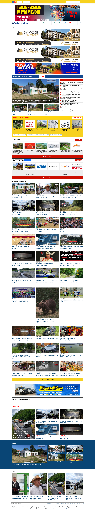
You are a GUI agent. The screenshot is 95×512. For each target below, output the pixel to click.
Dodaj (43, 23)
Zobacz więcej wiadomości (47, 379)
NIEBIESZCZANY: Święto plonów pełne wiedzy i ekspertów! (71, 83)
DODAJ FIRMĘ (48, 156)
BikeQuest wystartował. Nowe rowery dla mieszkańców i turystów (70, 98)
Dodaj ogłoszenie (70, 1)
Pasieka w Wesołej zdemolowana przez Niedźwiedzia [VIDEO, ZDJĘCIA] (51, 113)
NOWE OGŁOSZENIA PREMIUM (21, 117)
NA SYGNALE (16, 407)
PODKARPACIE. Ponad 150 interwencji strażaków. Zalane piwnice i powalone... (47, 374)
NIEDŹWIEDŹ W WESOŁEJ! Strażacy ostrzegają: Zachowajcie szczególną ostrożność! (45, 321)
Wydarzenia (76, 23)
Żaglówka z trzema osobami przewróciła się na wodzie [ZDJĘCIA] (71, 355)
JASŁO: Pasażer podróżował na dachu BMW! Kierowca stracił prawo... (70, 95)
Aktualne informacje (19, 181)
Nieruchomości (59, 23)
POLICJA (36, 76)
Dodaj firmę (77, 1)
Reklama (19, 2)
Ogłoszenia (49, 23)
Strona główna (50, 503)
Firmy (65, 23)
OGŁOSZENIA (24, 76)
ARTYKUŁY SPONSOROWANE (21, 399)
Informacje (63, 80)
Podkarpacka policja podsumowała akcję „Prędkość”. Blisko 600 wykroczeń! (69, 101)
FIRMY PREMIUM (21, 160)
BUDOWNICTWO (40, 135)
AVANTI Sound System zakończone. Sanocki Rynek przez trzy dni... (21, 300)
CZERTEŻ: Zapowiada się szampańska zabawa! (71, 91)
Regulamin (67, 503)
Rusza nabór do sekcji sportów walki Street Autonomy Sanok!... (70, 264)
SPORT (30, 76)
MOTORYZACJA (31, 135)
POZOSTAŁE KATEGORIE (56, 135)
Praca (54, 23)
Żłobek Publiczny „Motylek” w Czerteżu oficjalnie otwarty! (20, 497)
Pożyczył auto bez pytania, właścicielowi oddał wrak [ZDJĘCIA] (71, 89)
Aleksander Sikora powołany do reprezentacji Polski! (44, 264)
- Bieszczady (68, 111)
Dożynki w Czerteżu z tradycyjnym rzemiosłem (71, 92)
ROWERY (47, 135)
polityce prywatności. (66, 508)
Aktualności (26, 2)
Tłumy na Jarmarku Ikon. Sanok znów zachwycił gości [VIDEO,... (22, 374)
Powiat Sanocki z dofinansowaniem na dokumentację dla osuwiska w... (69, 104)
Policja (70, 23)
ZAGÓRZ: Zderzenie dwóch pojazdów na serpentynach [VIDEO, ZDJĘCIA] (34, 113)
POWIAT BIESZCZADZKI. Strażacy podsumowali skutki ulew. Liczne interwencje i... (21, 356)
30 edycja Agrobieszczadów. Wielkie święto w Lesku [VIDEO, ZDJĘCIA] (70, 374)
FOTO (13, 471)
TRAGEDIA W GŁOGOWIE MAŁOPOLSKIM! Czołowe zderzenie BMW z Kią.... (19, 113)
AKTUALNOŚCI (16, 76)
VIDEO (14, 443)
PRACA (14, 135)
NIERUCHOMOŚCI (21, 135)
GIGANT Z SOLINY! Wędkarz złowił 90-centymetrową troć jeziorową (68, 109)
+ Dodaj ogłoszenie (77, 117)
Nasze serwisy (77, 503)
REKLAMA (42, 76)
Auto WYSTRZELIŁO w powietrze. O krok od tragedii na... (70, 86)
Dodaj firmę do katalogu (59, 503)
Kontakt (82, 503)
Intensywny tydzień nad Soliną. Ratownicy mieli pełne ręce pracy (69, 339)
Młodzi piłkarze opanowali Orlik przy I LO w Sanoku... (70, 107)
